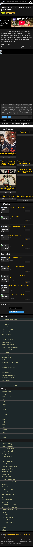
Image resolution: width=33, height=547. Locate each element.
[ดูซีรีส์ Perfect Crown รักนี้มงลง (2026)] (27, 262)
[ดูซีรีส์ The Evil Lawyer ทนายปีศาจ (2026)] (27, 272)
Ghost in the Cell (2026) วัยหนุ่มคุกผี (16, 207)
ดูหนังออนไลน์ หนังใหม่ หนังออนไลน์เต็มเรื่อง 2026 (18, 534)
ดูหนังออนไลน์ (8, 538)
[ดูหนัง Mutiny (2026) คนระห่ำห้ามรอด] (27, 239)
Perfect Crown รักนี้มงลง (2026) (15, 257)
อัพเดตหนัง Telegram (18, 311)
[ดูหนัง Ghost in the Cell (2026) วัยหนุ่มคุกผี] (27, 211)
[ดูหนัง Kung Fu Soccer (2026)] (27, 221)
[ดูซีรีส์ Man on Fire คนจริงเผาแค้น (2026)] (27, 300)
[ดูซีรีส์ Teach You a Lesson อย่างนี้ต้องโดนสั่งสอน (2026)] (27, 282)
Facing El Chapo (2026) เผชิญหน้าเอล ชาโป (18, 226)
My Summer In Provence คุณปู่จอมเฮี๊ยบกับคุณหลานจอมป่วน (17, 120)
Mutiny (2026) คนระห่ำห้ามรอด (15, 235)
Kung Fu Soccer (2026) (13, 216)
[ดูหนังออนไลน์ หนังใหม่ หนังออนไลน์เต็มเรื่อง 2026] (16, 1)
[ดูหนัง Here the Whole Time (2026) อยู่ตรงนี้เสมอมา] (27, 249)
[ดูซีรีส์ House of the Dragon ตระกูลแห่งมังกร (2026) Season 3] (27, 292)
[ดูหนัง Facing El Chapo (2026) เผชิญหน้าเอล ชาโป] (27, 230)
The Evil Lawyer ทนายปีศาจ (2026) (16, 266)
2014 (4, 120)
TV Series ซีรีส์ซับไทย (7, 487)
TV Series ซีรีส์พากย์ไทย (7, 489)
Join (9, 117)
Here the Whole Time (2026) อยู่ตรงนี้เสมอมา (18, 245)
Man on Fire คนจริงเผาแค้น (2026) (16, 294)
